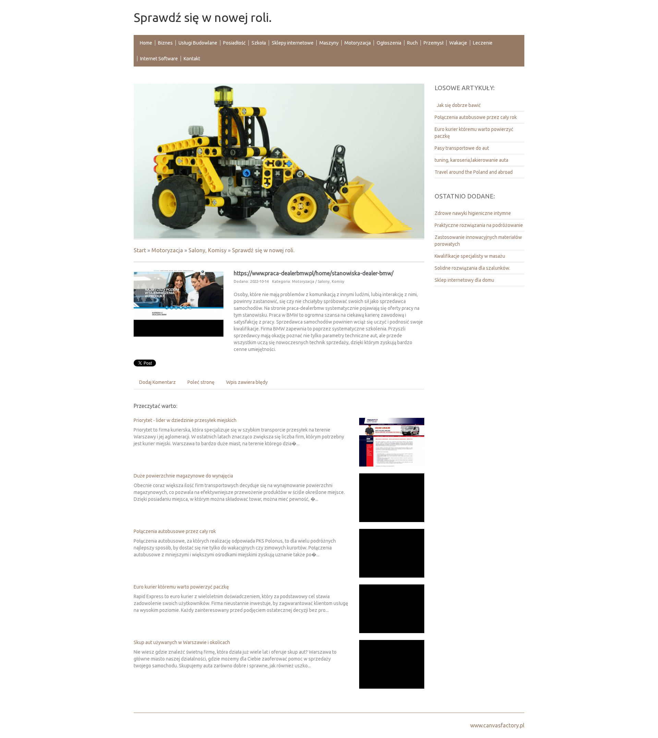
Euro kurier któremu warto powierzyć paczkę (181, 587)
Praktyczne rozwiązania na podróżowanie (479, 225)
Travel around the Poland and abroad (474, 172)
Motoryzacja (167, 250)
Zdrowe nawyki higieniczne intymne (473, 213)
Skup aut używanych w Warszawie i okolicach (182, 642)
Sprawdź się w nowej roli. (263, 250)
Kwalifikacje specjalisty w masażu (470, 256)
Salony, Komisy (207, 250)
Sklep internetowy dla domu (464, 280)
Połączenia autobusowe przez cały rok (175, 531)
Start (140, 250)
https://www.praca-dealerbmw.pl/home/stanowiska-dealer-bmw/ (313, 273)
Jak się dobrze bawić (458, 105)
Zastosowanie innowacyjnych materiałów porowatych (478, 240)
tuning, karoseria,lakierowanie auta (471, 160)
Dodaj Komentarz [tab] (157, 382)
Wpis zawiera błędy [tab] (247, 382)
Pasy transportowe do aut (462, 148)
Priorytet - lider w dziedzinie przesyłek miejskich (185, 420)
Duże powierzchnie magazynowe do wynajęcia (183, 476)
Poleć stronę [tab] (201, 382)
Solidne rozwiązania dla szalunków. (472, 268)
